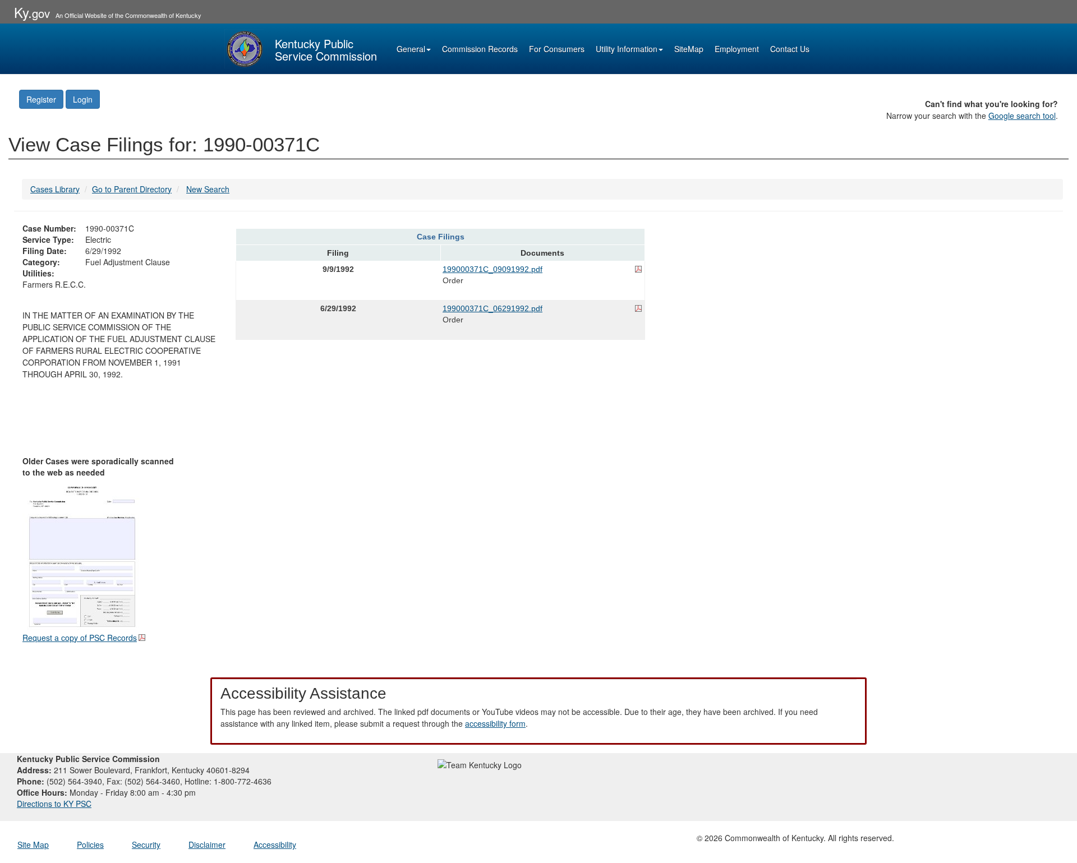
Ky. (32, 12)
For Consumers (556, 48)
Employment (737, 48)
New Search (207, 189)
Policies (90, 844)
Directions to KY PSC (54, 803)
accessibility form (495, 723)
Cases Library (55, 189)
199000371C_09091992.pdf (492, 269)
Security (146, 844)
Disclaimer (206, 844)
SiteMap (688, 48)
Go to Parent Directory (132, 189)
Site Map (33, 844)
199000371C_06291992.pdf (492, 308)
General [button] (411, 48)
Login (83, 99)
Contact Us (789, 48)
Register (41, 99)
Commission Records (480, 48)
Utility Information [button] (626, 48)
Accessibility (275, 844)
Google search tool (1022, 115)
